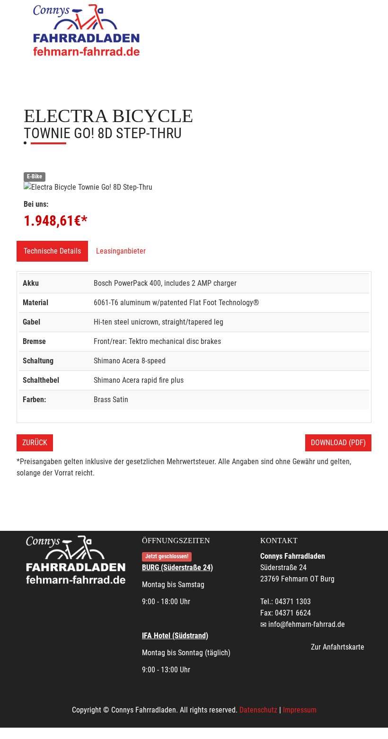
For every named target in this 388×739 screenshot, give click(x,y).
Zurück (34, 442)
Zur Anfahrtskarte (337, 646)
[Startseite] (87, 29)
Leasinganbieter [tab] (121, 250)
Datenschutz (258, 709)
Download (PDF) (338, 442)
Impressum (300, 709)
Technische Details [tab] (52, 250)
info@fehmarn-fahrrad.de (306, 624)
